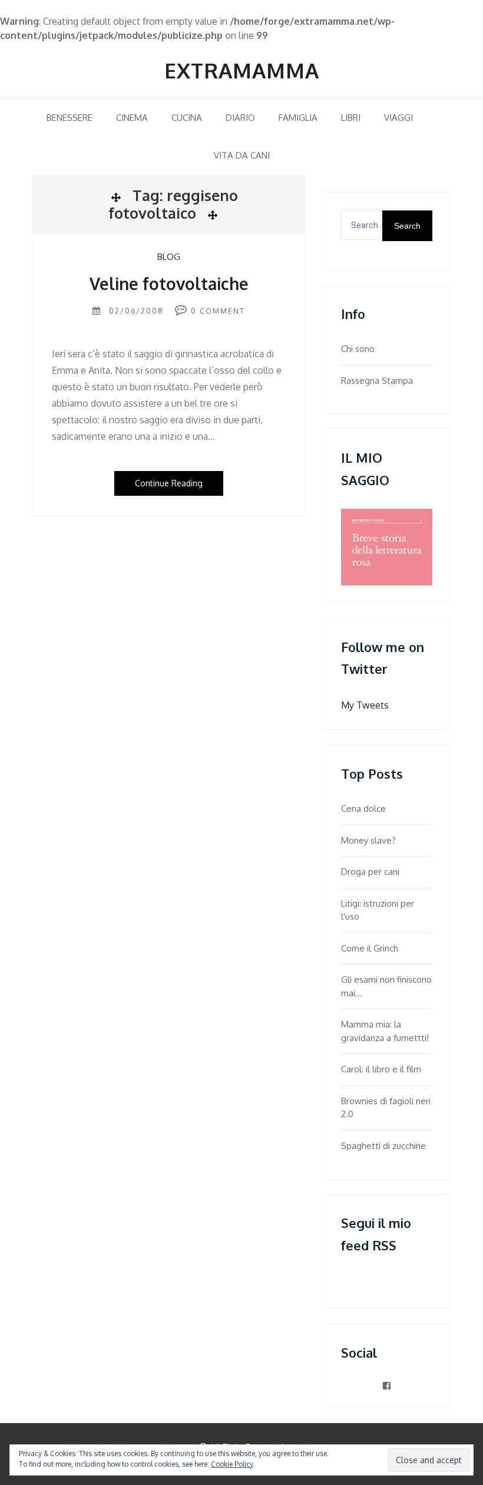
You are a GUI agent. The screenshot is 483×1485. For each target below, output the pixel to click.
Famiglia (298, 117)
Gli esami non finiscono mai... (386, 986)
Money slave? (368, 840)
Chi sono (358, 348)
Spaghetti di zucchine (383, 1145)
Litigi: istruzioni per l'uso (377, 910)
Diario (240, 117)
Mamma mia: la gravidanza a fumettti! (385, 1031)
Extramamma (241, 70)
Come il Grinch (369, 948)
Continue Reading (169, 483)
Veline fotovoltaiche (169, 283)
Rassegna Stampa (377, 380)
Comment (222, 311)
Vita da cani (242, 155)
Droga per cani (370, 871)
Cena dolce (363, 808)
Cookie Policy (232, 1464)
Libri (350, 117)
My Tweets (365, 705)
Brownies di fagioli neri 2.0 (386, 1107)
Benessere (69, 117)
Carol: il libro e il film (381, 1069)
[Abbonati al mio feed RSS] (348, 1281)
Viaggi (398, 117)
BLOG (168, 256)
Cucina (186, 117)
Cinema (132, 117)
